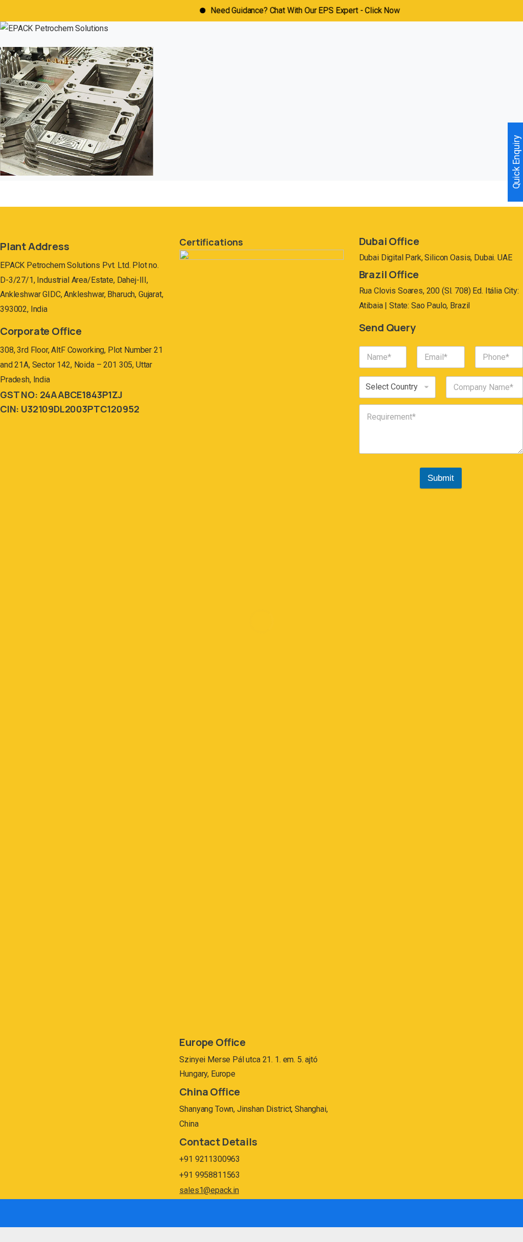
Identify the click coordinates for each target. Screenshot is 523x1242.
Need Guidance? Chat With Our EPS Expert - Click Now (288, 10)
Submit (440, 478)
